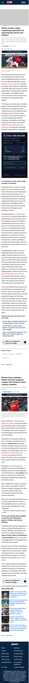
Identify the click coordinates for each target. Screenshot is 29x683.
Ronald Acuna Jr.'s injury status (11, 84)
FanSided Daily (18, 653)
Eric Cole (5, 46)
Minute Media (9, 671)
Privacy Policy (18, 656)
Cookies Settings (19, 667)
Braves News (4, 354)
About (3, 648)
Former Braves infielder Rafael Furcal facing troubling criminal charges (15, 322)
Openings (17, 648)
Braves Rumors (19, 354)
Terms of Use (5, 659)
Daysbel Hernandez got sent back (12, 274)
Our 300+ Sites (18, 651)
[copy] (11, 49)
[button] (14, 167)
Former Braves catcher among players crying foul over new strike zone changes (14, 327)
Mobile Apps (5, 653)
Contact (3, 651)
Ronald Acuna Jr (5, 357)
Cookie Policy (18, 659)
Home (3, 364)
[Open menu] (2, 2)
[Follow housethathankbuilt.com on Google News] (25, 342)
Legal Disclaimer (6, 662)
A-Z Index (4, 667)
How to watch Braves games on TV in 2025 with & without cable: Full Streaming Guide (15, 334)
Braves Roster (11, 354)
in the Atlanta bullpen (14, 466)
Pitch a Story (5, 656)
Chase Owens (7, 391)
